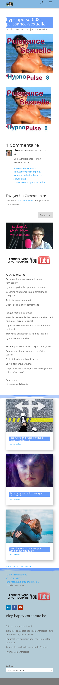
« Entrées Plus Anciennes (18, 566)
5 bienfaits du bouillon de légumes (23, 359)
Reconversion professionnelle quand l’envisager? (26, 439)
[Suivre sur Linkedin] (8, 607)
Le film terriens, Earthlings (19, 363)
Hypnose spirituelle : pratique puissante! (26, 287)
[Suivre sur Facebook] (14, 607)
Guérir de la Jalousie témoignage (22, 304)
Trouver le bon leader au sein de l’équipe (27, 333)
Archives (10, 666)
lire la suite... (15, 444)
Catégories (11, 380)
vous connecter (25, 200)
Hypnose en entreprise (17, 338)
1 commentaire (39, 29)
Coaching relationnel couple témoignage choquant (25, 549)
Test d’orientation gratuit (18, 300)
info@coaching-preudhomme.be (22, 581)
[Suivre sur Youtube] (20, 607)
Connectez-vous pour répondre (29, 182)
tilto (12, 29)
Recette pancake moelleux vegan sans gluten (28, 346)
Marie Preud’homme (16, 574)
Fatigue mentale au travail (19, 312)
